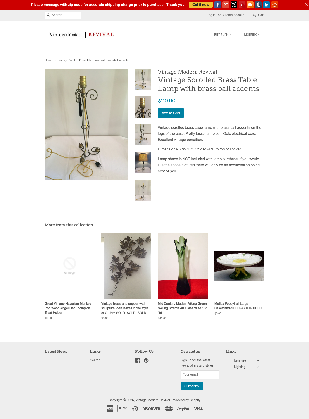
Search (95, 360)
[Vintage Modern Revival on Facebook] (137, 361)
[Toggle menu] (258, 360)
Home (48, 60)
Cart (261, 15)
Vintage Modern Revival (153, 400)
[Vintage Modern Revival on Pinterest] (146, 361)
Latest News (56, 351)
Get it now (200, 5)
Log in (211, 15)
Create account (234, 15)
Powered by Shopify (186, 400)
